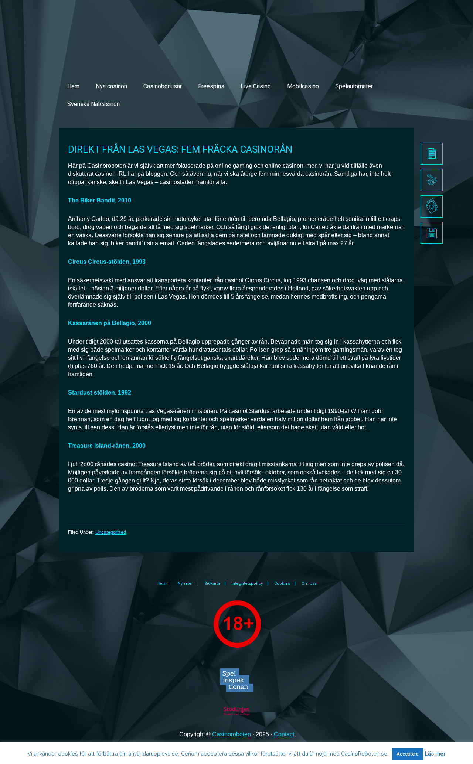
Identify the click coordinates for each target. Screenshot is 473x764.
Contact (284, 734)
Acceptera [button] (408, 754)
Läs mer (435, 753)
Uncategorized (110, 532)
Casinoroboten (231, 734)
